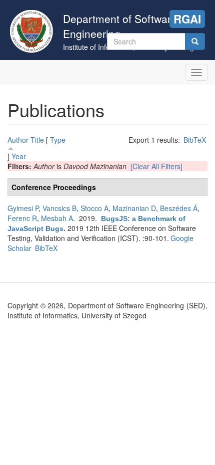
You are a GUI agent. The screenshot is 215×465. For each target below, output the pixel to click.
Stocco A (94, 208)
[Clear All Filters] (156, 166)
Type (58, 140)
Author (18, 140)
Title (37, 140)
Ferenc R (22, 218)
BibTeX (195, 140)
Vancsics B (59, 208)
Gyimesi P (23, 208)
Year (19, 156)
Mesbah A (57, 218)
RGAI (187, 19)
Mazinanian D (134, 208)
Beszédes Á (179, 208)
